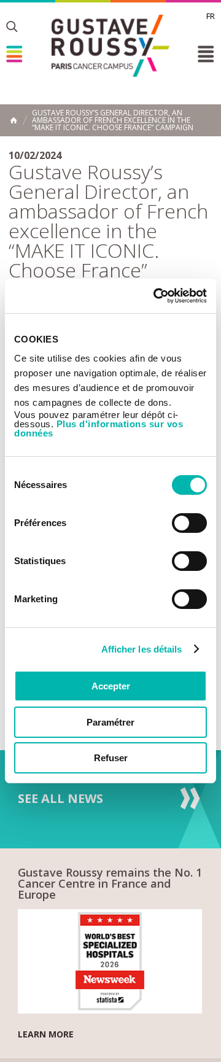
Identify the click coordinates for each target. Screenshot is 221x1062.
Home (13, 120)
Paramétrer (110, 722)
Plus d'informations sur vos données (98, 428)
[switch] (189, 523)
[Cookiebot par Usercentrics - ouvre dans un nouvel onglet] (156, 296)
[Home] (110, 46)
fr (210, 15)
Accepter (110, 686)
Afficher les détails (141, 649)
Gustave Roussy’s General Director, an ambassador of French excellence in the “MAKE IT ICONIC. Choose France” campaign (112, 120)
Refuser (111, 758)
